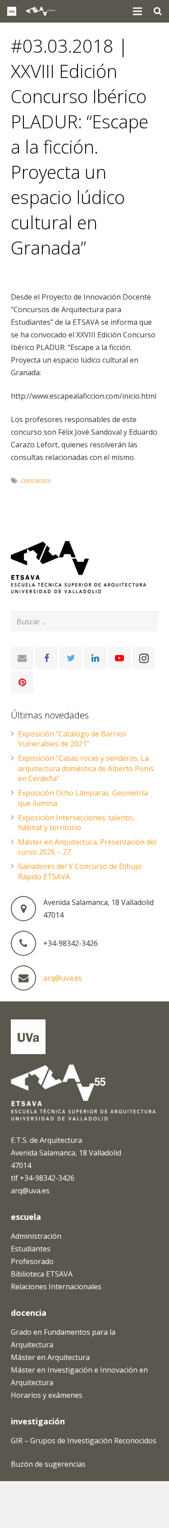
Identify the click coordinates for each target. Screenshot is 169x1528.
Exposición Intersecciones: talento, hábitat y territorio (76, 822)
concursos (36, 480)
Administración (36, 1236)
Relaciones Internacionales (56, 1287)
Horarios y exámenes (46, 1395)
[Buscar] (158, 11)
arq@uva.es (62, 978)
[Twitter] (70, 658)
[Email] (22, 658)
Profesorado (32, 1261)
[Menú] (138, 11)
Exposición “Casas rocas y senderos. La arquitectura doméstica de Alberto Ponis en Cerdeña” (86, 768)
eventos (32, 274)
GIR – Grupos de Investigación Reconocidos (83, 1441)
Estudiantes (30, 1249)
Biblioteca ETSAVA (42, 1274)
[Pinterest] (22, 682)
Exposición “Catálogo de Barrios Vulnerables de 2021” (72, 739)
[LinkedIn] (95, 658)
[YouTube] (119, 658)
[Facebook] (46, 658)
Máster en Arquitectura (50, 1357)
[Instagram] (143, 658)
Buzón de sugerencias (48, 1464)
